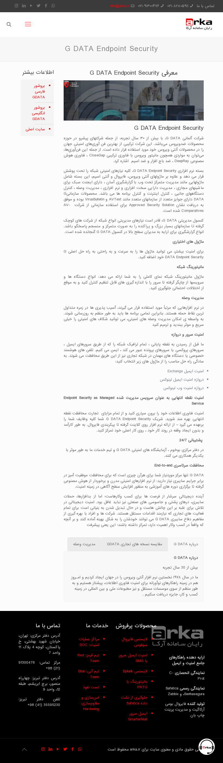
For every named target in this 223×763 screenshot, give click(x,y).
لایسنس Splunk (135, 671)
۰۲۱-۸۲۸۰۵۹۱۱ (177, 6)
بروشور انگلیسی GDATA (38, 113)
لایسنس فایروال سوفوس (134, 642)
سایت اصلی (35, 129)
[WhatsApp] (53, 5)
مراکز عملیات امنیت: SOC (89, 642)
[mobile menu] (28, 24)
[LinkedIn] (24, 5)
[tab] (186, 544)
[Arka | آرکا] (199, 24)
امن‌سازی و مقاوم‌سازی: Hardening (90, 703)
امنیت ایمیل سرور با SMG (133, 658)
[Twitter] (38, 5)
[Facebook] (46, 5)
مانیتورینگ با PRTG (136, 684)
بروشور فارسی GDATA (38, 91)
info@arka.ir (119, 6)
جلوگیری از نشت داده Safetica (134, 700)
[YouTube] (31, 5)
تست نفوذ (91, 687)
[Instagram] (16, 5)
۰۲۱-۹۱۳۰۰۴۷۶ (148, 6)
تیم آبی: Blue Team (88, 674)
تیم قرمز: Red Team (88, 658)
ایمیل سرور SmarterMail (137, 716)
